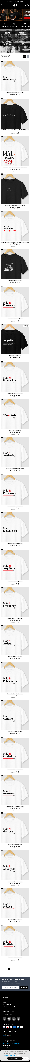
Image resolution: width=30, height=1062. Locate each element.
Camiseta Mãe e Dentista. (15, 957)
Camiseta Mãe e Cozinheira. (15, 618)
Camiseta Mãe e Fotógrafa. (15, 318)
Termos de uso (7, 1004)
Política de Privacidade (9, 1007)
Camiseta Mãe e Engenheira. (15, 543)
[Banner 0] (13, 19)
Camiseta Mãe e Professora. (15, 506)
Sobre (4, 1002)
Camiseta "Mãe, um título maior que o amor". (15, 167)
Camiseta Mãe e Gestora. (15, 844)
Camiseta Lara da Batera (15, 280)
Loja (4, 1000)
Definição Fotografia (15, 355)
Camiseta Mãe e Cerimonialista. (15, 806)
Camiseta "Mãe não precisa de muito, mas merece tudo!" (15, 243)
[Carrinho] (28, 5)
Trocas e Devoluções (8, 1011)
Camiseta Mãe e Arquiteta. (15, 581)
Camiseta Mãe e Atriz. (15, 430)
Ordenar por (4, 56)
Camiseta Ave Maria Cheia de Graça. (15, 205)
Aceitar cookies (15, 1058)
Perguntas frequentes (9, 1009)
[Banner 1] (15, 19)
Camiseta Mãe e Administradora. (15, 468)
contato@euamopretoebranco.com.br (13, 1043)
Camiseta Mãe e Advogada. (15, 881)
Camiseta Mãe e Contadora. (15, 769)
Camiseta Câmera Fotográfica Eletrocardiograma (15, 129)
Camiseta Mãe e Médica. (15, 919)
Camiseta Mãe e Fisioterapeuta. (15, 92)
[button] (2, 5)
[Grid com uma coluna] (24, 56)
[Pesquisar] (25, 5)
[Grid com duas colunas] (28, 56)
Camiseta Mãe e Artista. (15, 656)
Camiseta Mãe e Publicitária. (15, 694)
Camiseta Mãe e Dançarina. (15, 393)
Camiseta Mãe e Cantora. (15, 731)
